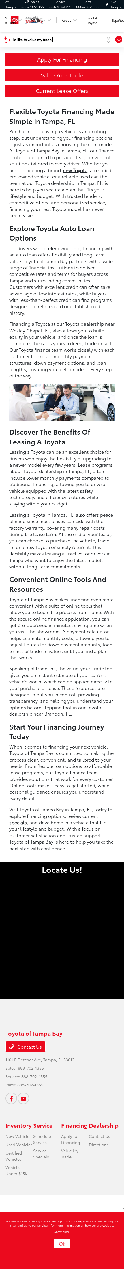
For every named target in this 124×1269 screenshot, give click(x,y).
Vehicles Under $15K (16, 1170)
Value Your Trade (62, 75)
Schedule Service (42, 1139)
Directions (99, 1144)
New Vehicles (18, 1136)
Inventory (18, 1125)
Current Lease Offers (62, 90)
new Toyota (75, 170)
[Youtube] (23, 1098)
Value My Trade (69, 1154)
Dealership (104, 1125)
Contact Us (29, 1046)
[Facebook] (11, 1098)
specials (18, 822)
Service (42, 1125)
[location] (107, 4)
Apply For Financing (62, 59)
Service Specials (41, 1154)
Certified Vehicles (13, 1156)
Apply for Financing (70, 1139)
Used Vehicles (19, 1144)
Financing (74, 1125)
